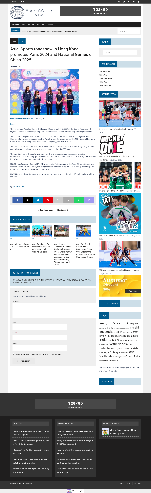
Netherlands (118, 344)
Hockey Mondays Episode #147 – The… (115, 235)
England (105, 332)
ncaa (105, 344)
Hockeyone (116, 335)
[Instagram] (119, 1)
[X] (129, 1)
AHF (101, 323)
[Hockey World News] (31, 12)
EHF (132, 327)
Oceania (111, 348)
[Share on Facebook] (17, 200)
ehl (137, 327)
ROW (131, 352)
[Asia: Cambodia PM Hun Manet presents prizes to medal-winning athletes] (42, 235)
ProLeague (115, 352)
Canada (109, 327)
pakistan (134, 348)
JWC (121, 340)
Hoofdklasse (130, 335)
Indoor (109, 340)
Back (12, 124)
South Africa (133, 356)
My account (137, 483)
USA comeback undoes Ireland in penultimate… (119, 270)
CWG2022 (121, 328)
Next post (61, 210)
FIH (120, 332)
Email (14, 333)
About (22, 2)
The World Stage (18, 24)
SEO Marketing (115, 357)
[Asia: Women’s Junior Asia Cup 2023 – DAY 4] (20, 235)
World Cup (113, 360)
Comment (15, 301)
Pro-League (104, 352)
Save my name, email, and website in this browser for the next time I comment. (38, 354)
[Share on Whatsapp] (79, 200)
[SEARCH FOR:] (129, 31)
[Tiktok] (124, 1)
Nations (31, 24)
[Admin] (105, 433)
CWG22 (116, 328)
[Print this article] (68, 200)
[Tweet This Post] (28, 200)
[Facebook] (138, 1)
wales (105, 360)
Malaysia (126, 340)
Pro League (124, 352)
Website (14, 343)
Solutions (123, 357)
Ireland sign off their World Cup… (113, 191)
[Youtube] (133, 1)
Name (14, 322)
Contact (14, 2)
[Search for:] (120, 52)
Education (127, 328)
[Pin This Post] (48, 200)
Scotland (105, 356)
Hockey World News (25, 119)
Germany (127, 331)
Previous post (46, 210)
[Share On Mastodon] (89, 200)
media (131, 340)
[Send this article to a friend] (58, 200)
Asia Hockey (18, 186)
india (103, 339)
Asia (19, 67)
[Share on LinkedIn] (38, 200)
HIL (108, 336)
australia (123, 323)
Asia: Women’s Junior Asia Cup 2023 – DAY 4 (19, 246)
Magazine (40, 24)
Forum (50, 24)
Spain (101, 360)
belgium (134, 323)
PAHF (127, 348)
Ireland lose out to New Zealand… (113, 129)
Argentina (108, 324)
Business (101, 328)
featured (114, 332)
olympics (120, 348)
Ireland (115, 339)
